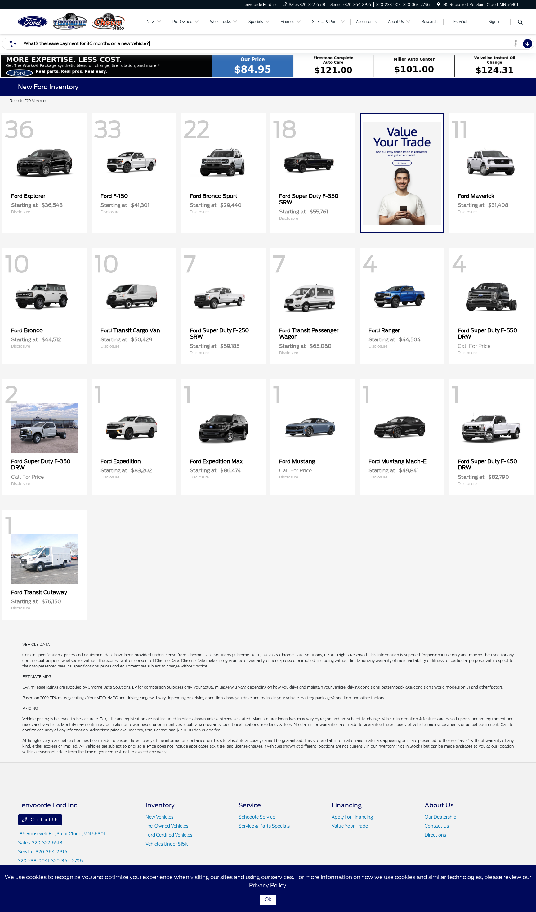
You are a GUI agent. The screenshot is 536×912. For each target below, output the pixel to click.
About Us (439, 805)
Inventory (160, 805)
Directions (435, 835)
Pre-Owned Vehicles (166, 826)
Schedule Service (257, 817)
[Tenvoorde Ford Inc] (71, 21)
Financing (347, 805)
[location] (438, 4)
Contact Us (43, 820)
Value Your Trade (350, 826)
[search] (520, 22)
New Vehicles (159, 817)
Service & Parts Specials (264, 826)
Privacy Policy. (268, 885)
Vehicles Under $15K (166, 844)
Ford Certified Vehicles (168, 835)
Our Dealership (440, 817)
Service (250, 805)
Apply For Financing (352, 817)
